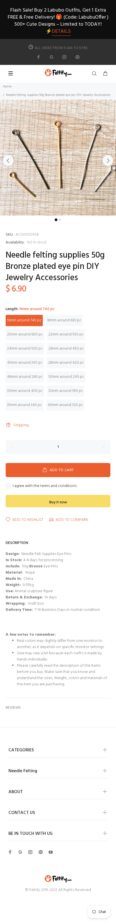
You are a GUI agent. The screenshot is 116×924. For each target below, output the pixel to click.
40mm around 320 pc (65, 405)
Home (7, 86)
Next (107, 160)
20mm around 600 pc (25, 334)
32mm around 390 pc (65, 391)
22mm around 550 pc (66, 334)
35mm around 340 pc (24, 405)
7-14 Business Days (50, 610)
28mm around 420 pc (66, 362)
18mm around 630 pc (64, 320)
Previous (8, 160)
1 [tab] (56, 219)
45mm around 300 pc (25, 362)
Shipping (21, 425)
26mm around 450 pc (66, 348)
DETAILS (61, 31)
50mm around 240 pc (66, 377)
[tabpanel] (58, 157)
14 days (50, 597)
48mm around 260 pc (25, 377)
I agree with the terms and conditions (45, 486)
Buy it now (58, 502)
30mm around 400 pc (25, 391)
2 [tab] (60, 219)
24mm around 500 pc (25, 348)
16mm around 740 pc (24, 320)
